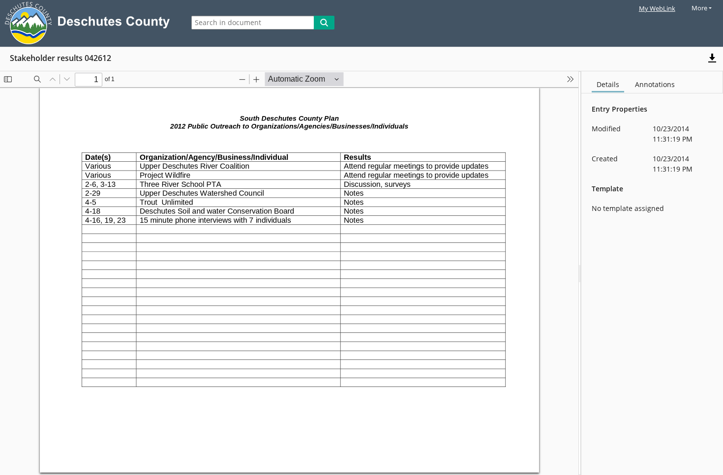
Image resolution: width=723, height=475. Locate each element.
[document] (652, 273)
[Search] (324, 23)
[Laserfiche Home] (90, 23)
